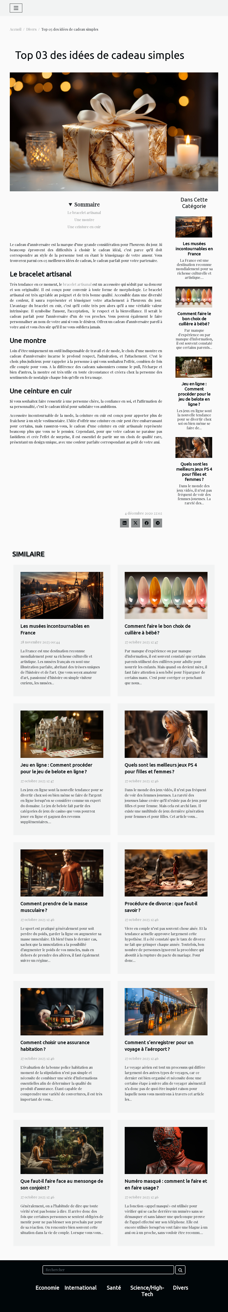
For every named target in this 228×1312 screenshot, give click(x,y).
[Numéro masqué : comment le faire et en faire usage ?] (166, 1150)
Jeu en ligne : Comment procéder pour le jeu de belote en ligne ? (194, 394)
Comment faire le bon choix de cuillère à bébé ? (194, 318)
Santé (114, 1288)
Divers (31, 29)
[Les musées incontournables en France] (193, 226)
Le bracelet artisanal (84, 212)
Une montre (84, 219)
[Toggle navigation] (16, 8)
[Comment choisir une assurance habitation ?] (61, 1011)
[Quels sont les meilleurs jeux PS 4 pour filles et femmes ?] (193, 447)
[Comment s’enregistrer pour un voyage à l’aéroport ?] (166, 1011)
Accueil (15, 29)
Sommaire (87, 204)
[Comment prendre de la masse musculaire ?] (61, 872)
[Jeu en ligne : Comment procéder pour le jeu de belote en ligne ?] (193, 367)
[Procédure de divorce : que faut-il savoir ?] (166, 872)
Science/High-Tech (147, 1291)
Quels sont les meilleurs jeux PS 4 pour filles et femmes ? (194, 471)
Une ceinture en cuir (84, 226)
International (81, 1288)
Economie (47, 1288)
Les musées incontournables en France (194, 248)
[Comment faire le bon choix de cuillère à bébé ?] (193, 297)
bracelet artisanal (77, 284)
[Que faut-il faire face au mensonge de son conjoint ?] (61, 1150)
